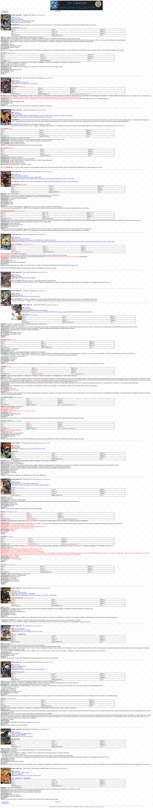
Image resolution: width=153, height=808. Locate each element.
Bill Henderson (24, 117)
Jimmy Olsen (42, 117)
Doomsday (18, 20)
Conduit (18, 630)
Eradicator (20, 483)
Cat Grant (31, 241)
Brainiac (18, 593)
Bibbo (22, 178)
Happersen (24, 20)
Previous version (73, 265)
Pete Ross (35, 83)
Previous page (5, 12)
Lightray (20, 592)
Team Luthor (70, 178)
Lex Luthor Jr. (31, 20)
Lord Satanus (28, 240)
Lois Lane (23, 22)
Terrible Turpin (111, 241)
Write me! (102, 806)
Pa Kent (75, 241)
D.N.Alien (41, 115)
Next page (57, 11)
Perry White (46, 178)
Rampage (23, 278)
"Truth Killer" (19, 667)
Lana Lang (29, 83)
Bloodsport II (19, 295)
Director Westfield (33, 117)
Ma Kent (62, 241)
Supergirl (25, 175)
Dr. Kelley (23, 83)
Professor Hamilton (55, 178)
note (32, 177)
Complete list (5, 11)
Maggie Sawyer (69, 241)
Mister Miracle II (28, 733)
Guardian (20, 114)
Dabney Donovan (54, 115)
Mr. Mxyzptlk (24, 593)
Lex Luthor (19, 276)
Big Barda (20, 733)
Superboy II (21, 238)
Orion (24, 592)
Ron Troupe (63, 178)
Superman (17, 17)
